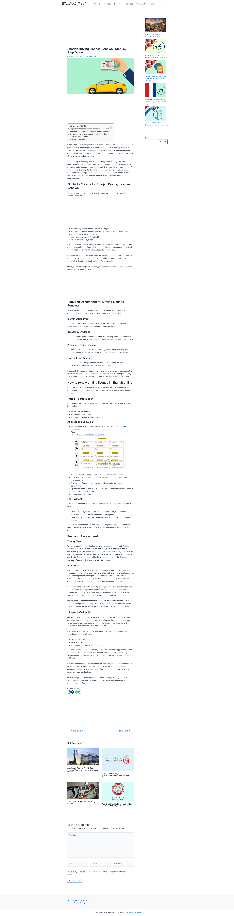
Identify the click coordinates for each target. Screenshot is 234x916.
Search (147, 138)
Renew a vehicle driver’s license (90, 435)
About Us (89, 900)
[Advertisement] (100, 28)
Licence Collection (77, 139)
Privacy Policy (78, 900)
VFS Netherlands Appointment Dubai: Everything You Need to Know (156, 102)
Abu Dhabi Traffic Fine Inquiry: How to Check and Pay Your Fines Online (117, 805)
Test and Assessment (79, 137)
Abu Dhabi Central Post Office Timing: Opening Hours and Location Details (83, 770)
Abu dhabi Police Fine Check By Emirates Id (81, 803)
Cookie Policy (79, 903)
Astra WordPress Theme (132, 912)
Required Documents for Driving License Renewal (89, 131)
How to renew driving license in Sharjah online (88, 134)
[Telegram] (79, 692)
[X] (72, 692)
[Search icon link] (162, 4)
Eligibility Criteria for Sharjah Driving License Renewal (91, 129)
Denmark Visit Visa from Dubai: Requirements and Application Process (156, 78)
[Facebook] (69, 692)
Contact (67, 900)
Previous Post (78, 731)
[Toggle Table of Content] (110, 126)
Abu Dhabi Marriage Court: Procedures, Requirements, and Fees (116, 775)
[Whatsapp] (76, 692)
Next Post (124, 731)
